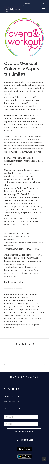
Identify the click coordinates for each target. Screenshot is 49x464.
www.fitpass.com (12, 401)
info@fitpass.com (12, 396)
